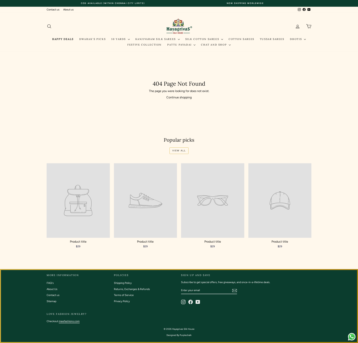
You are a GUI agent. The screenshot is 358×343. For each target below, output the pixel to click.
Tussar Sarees (272, 39)
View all (179, 150)
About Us (52, 289)
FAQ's (50, 283)
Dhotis (296, 39)
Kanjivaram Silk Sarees (156, 39)
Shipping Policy (123, 283)
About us (68, 9)
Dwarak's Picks (92, 39)
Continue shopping (179, 97)
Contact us (53, 9)
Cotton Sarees (241, 39)
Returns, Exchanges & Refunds (132, 289)
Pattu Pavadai (180, 44)
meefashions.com (69, 321)
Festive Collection (144, 44)
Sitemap (51, 301)
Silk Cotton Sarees (202, 39)
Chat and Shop (214, 44)
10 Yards (119, 39)
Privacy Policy (122, 301)
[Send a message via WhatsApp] (351, 336)
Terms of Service (124, 295)
